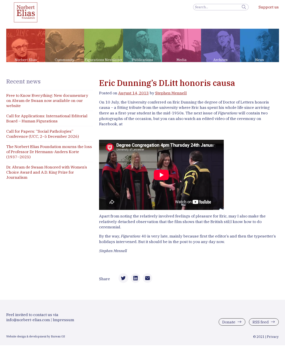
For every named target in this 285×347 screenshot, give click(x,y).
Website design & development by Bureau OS (35, 336)
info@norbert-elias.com (28, 319)
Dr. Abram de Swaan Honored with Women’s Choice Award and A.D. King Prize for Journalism (46, 172)
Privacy (273, 337)
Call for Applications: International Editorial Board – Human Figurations (47, 118)
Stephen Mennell (171, 92)
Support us (269, 7)
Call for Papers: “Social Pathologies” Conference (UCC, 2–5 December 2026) (42, 134)
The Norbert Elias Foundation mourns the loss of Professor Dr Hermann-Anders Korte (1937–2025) (49, 151)
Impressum (63, 319)
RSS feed (260, 322)
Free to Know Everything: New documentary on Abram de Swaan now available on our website (47, 100)
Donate (228, 322)
